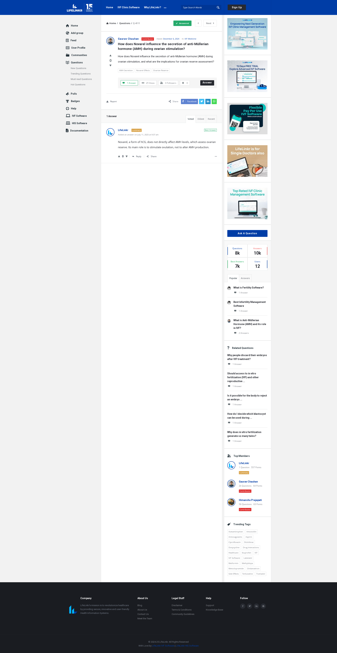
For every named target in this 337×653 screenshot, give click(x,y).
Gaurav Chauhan (248, 481)
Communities (79, 55)
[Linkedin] (256, 606)
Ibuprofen (246, 552)
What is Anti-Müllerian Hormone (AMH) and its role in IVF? (249, 324)
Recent (211, 119)
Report (113, 101)
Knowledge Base (214, 609)
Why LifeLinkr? (152, 7)
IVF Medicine (190, 38)
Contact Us (143, 614)
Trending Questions (81, 73)
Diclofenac (249, 542)
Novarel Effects (143, 70)
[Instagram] (263, 606)
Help (73, 108)
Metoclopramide (236, 568)
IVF (256, 552)
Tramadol (260, 573)
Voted (191, 119)
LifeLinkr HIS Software (187, 645)
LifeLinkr (244, 463)
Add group (77, 33)
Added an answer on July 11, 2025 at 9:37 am (138, 134)
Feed (73, 40)
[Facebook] (242, 606)
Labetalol (248, 558)
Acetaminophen (236, 531)
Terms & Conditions (181, 609)
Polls (74, 93)
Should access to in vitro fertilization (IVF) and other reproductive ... (243, 377)
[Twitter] (249, 606)
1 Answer (243, 292)
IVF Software (234, 558)
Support (210, 605)
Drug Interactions (251, 547)
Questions (77, 62)
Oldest (200, 119)
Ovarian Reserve (160, 70)
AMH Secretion (126, 70)
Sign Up (237, 7)
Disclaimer (177, 605)
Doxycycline (234, 547)
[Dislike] (110, 65)
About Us (142, 609)
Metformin (233, 563)
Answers (245, 278)
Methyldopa (247, 563)
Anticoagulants (235, 537)
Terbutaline (247, 573)
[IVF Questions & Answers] (83, 7)
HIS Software (79, 123)
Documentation (79, 130)
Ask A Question (247, 233)
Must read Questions (81, 79)
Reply (138, 156)
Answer (207, 82)
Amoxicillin (251, 531)
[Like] (110, 55)
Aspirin (249, 537)
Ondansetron (253, 568)
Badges (75, 101)
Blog (139, 605)
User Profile (78, 47)
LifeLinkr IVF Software (163, 645)
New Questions (78, 68)
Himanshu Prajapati (250, 500)
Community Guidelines (183, 614)
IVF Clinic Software (129, 7)
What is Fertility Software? (248, 287)
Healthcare (233, 552)
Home (109, 7)
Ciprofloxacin (235, 542)
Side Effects (234, 573)
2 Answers (244, 333)
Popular (233, 278)
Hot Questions (78, 84)
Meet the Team (144, 618)
